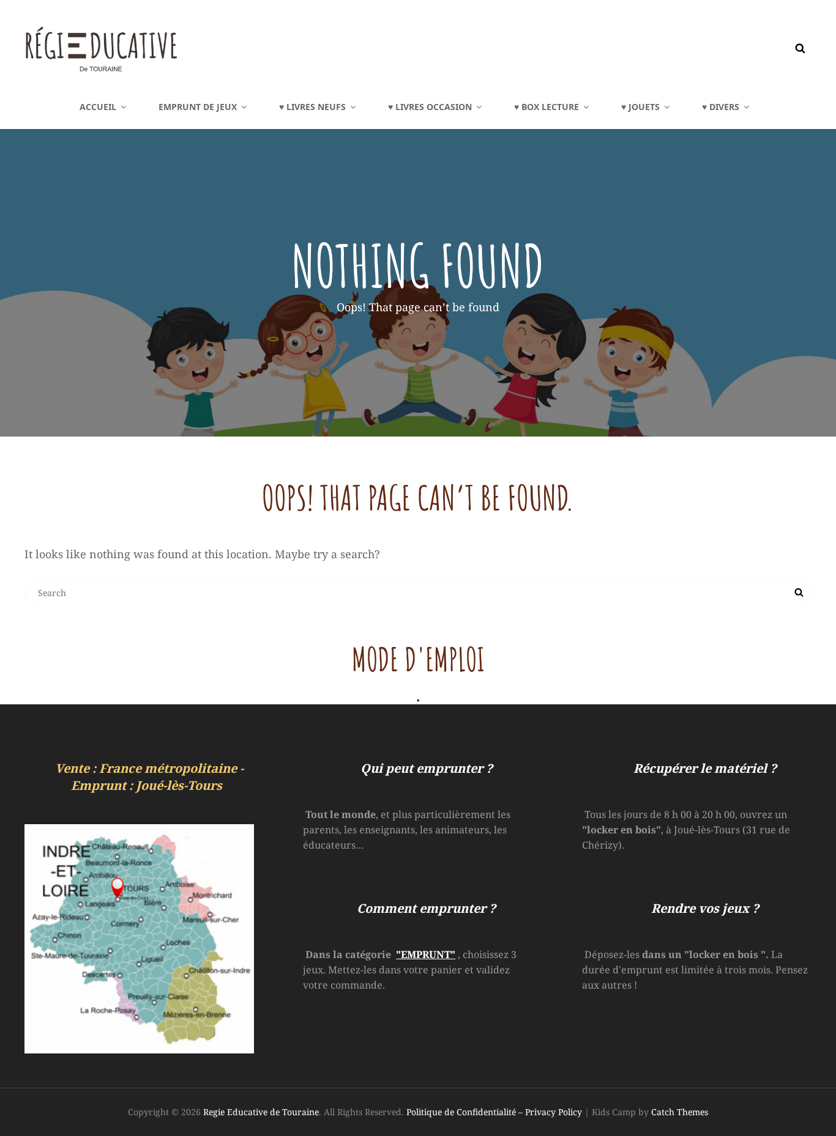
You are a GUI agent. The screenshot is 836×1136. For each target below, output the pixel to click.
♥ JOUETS (640, 106)
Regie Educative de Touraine (261, 1112)
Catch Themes (679, 1112)
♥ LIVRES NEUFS (312, 106)
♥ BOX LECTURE (546, 106)
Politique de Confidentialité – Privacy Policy (494, 1112)
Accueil (98, 106)
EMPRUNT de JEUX (198, 106)
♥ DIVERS (720, 106)
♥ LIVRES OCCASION (430, 106)
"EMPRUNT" (425, 954)
